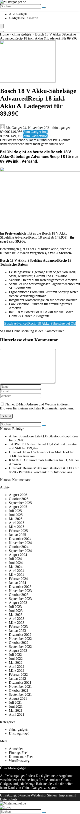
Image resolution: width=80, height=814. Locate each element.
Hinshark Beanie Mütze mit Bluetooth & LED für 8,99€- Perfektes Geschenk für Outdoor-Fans (44, 470)
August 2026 (18, 495)
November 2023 (20, 591)
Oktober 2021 (18, 690)
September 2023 (20, 599)
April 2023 (16, 618)
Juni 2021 (16, 706)
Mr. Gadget (14, 128)
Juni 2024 (16, 563)
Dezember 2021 (20, 682)
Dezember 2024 (20, 539)
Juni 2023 (16, 610)
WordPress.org (19, 761)
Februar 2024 (18, 579)
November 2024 (20, 543)
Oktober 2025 (18, 499)
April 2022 (16, 666)
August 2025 (18, 507)
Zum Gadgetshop (35, 132)
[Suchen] (44, 7)
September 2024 (20, 551)
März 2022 (16, 670)
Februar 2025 (18, 531)
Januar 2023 (17, 630)
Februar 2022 (18, 674)
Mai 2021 (15, 710)
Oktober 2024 (18, 547)
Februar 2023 (18, 626)
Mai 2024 (15, 567)
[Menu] (2, 26)
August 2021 (18, 698)
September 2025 (20, 503)
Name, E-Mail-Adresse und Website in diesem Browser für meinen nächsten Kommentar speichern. (37, 406)
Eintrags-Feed (18, 753)
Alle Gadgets (18, 14)
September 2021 (20, 694)
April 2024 (16, 571)
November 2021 (20, 686)
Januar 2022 (17, 678)
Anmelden (16, 749)
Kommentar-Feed (21, 757)
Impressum (66, 795)
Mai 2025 (15, 519)
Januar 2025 (17, 535)
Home (4, 34)
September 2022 (20, 646)
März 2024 (16, 575)
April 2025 (16, 523)
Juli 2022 (15, 654)
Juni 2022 (16, 658)
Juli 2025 (15, 511)
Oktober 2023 (18, 595)
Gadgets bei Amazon (23, 18)
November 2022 (20, 638)
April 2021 (16, 714)
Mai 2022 (15, 662)
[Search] (2, 31)
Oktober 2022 (18, 642)
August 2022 (18, 650)
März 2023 (16, 622)
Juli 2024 (15, 559)
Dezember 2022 (20, 634)
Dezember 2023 (20, 587)
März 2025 (16, 527)
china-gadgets (22, 34)
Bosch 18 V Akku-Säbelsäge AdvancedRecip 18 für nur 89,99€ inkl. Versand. (39, 157)
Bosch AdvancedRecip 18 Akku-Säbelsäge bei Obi (40, 323)
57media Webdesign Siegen (37, 795)
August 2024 (18, 555)
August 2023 (18, 603)
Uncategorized (19, 733)
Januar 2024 (17, 583)
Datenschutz (8, 799)
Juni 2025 (16, 515)
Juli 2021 (15, 702)
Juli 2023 (15, 607)
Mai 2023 (15, 614)
